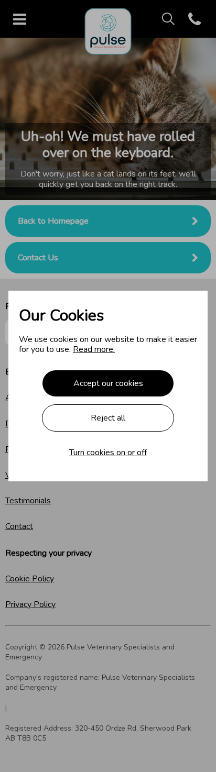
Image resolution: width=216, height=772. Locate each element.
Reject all (108, 418)
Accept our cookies (108, 383)
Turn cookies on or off (108, 452)
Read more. (94, 349)
